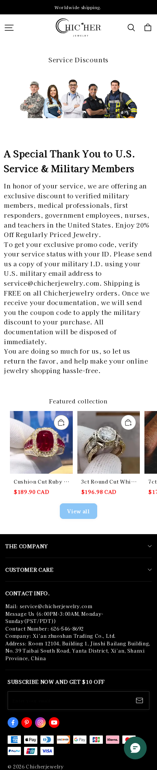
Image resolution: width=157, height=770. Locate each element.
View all (78, 511)
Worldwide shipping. (78, 7)
